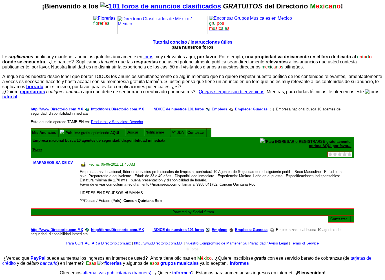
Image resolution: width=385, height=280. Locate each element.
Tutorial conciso (170, 42)
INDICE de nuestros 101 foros (178, 109)
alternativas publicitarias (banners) (117, 272)
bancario (48, 263)
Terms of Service (305, 243)
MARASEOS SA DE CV (53, 163)
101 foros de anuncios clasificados (165, 6)
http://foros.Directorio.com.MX (117, 109)
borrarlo (34, 86)
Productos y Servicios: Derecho (117, 122)
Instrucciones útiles (212, 42)
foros (148, 56)
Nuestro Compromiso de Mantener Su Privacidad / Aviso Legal (237, 243)
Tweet (37, 150)
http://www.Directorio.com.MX (57, 109)
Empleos (219, 109)
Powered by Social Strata (193, 212)
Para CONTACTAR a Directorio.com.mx (98, 243)
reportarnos (32, 91)
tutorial (9, 96)
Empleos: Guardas (251, 109)
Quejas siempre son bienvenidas (231, 91)
